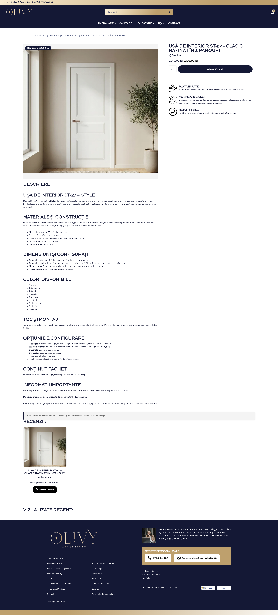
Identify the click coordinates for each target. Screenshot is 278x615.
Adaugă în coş (215, 69)
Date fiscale (97, 574)
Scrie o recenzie (45, 489)
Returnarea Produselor (57, 589)
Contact (174, 23)
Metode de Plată (54, 564)
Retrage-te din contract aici (103, 594)
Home (38, 35)
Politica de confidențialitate (59, 569)
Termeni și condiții (54, 574)
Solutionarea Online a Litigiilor (60, 584)
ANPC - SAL (97, 579)
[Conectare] (266, 12)
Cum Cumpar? (98, 569)
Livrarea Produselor (100, 584)
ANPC (50, 579)
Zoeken (169, 12)
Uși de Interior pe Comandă (59, 35)
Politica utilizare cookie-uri (103, 564)
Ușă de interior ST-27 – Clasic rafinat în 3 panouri (102, 35)
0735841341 (47, 2)
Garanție (95, 589)
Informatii (55, 558)
